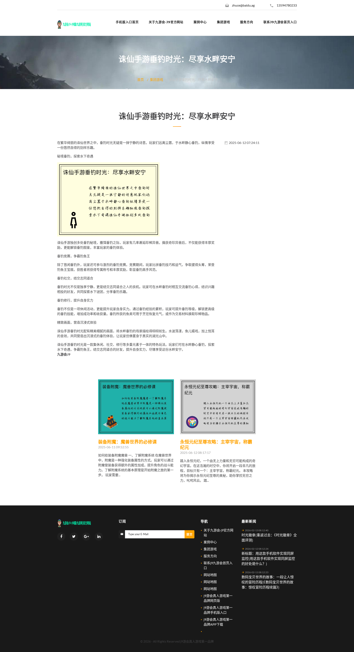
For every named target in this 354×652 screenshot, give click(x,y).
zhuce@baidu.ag (243, 5)
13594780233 (287, 5)
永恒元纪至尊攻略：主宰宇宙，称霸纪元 (216, 444)
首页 (140, 79)
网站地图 (210, 575)
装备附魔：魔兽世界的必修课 (127, 442)
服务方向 (210, 556)
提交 (189, 534)
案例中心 (210, 542)
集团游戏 (156, 79)
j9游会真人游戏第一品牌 (197, 641)
